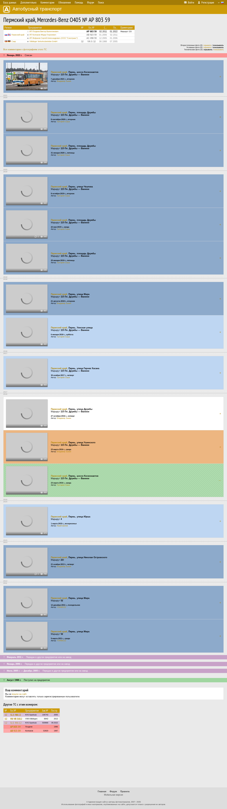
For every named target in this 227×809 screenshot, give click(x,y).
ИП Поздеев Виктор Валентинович (43, 31)
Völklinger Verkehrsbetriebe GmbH (43, 41)
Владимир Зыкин (64, 81)
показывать (219, 50)
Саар (13, 41)
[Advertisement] (113, 761)
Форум (113, 791)
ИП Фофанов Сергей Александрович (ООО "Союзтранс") (53, 38)
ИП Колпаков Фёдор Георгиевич (42, 35)
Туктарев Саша (63, 122)
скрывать (207, 45)
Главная (102, 791)
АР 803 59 (15, 726)
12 (6, 714)
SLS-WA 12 (15, 714)
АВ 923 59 (15, 730)
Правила (124, 791)
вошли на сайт (19, 694)
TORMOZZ (61, 607)
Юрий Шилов (62, 526)
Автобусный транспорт (37, 8)
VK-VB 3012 (16, 718)
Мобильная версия (113, 795)
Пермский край (17, 35)
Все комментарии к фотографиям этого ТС (25, 49)
